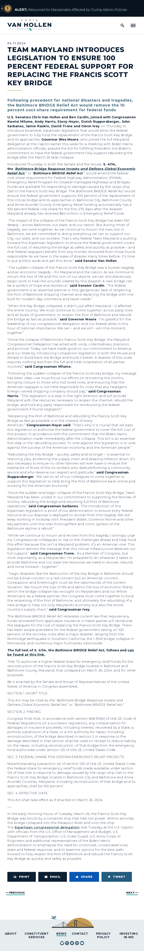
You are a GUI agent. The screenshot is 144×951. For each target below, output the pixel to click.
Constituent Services (37, 935)
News (61, 933)
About (11, 933)
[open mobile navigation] (133, 25)
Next (130, 892)
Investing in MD (129, 935)
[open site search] (122, 25)
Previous (17, 892)
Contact (80, 933)
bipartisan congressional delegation (47, 827)
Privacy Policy (103, 935)
